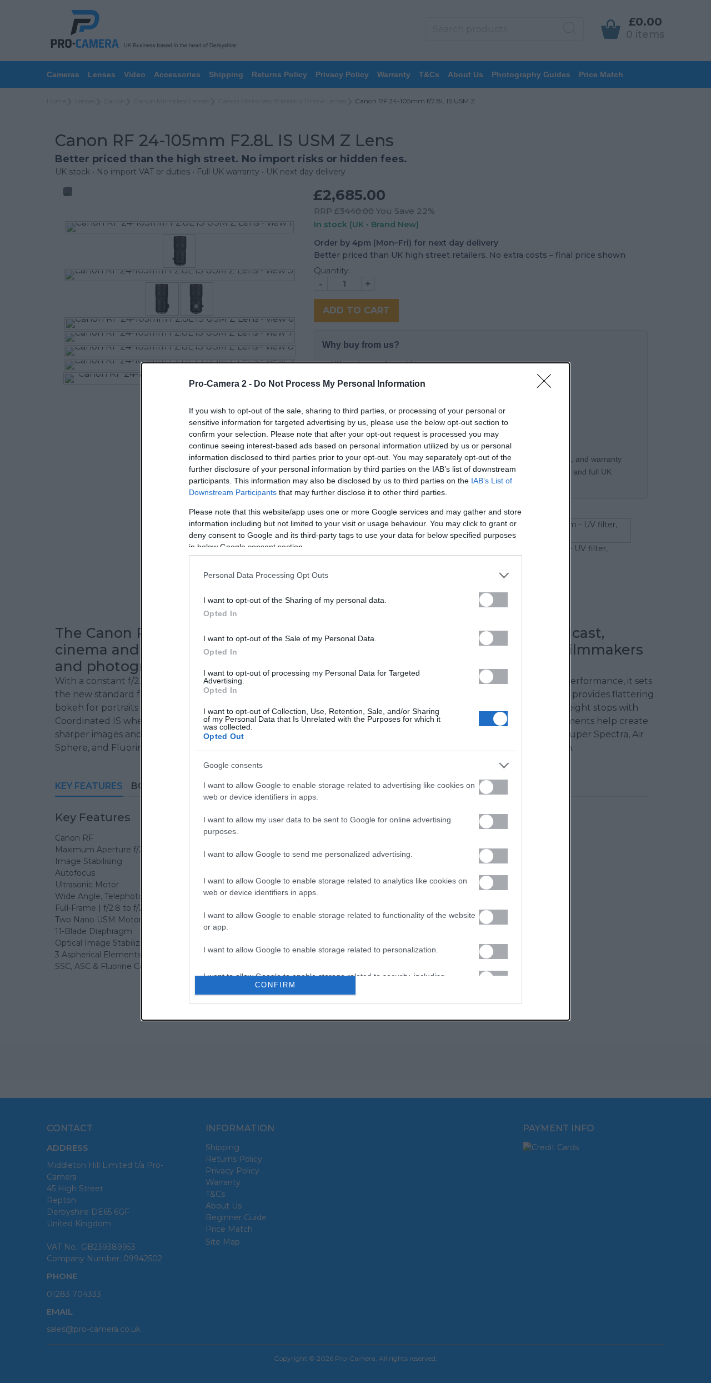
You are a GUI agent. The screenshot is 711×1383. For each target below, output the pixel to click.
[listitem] (355, 575)
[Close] (547, 384)
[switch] (493, 599)
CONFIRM (275, 985)
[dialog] (355, 692)
